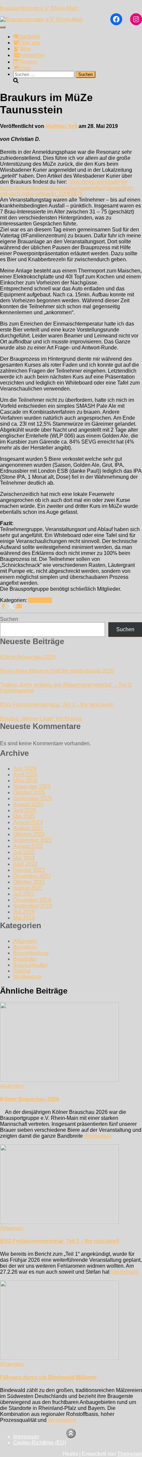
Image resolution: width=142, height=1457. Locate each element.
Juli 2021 (24, 894)
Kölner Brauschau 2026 (27, 657)
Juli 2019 (24, 912)
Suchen (9, 619)
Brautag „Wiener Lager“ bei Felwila (41, 718)
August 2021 (28, 888)
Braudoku (24, 959)
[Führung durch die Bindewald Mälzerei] (59, 1358)
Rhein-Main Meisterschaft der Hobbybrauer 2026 (57, 671)
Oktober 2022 (29, 834)
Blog (25, 48)
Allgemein (40, 600)
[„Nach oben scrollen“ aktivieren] (71, 1433)
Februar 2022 (29, 870)
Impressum (26, 1436)
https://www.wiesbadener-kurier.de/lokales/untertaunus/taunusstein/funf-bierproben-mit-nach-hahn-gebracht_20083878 (67, 188)
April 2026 (25, 774)
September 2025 (32, 798)
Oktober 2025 (29, 792)
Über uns (29, 42)
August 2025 (28, 804)
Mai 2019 (24, 918)
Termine (27, 62)
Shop (24, 68)
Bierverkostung (31, 953)
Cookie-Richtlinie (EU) (39, 1442)
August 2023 (28, 828)
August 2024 (28, 822)
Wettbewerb (27, 977)
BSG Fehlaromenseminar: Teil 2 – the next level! (56, 704)
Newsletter (32, 55)
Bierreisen (25, 947)
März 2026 (25, 780)
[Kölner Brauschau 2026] (59, 1080)
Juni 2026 (24, 768)
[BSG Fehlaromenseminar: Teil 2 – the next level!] (59, 1222)
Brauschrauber (30, 965)
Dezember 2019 (32, 900)
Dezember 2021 (32, 876)
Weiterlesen (97, 1136)
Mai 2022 (24, 858)
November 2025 (32, 786)
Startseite (29, 36)
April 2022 (25, 864)
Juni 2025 (24, 810)
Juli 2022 (24, 852)
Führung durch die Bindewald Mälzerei (48, 1377)
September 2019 (32, 906)
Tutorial (22, 971)
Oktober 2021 (29, 882)
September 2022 (32, 840)
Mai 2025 (24, 816)
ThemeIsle (129, 1454)
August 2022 (28, 846)
